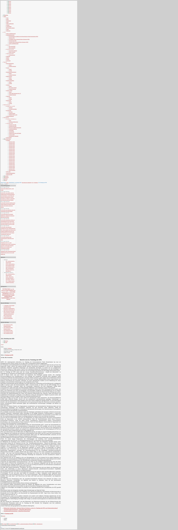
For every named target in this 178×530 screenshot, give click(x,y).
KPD (13, 292)
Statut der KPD (12, 37)
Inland (7, 19)
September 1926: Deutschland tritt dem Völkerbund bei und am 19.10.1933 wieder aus (8, 253)
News (10, 120)
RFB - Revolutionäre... (10, 268)
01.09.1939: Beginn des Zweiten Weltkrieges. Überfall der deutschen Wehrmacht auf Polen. (7, 216)
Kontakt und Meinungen (13, 121)
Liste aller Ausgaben (13, 109)
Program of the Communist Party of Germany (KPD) (18, 42)
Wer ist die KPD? (12, 46)
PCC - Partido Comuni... (10, 281)
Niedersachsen (9, 76)
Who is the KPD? (12, 47)
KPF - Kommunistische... (10, 261)
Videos (7, 29)
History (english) (12, 52)
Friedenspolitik (12, 134)
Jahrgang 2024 (12, 144)
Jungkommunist (12, 55)
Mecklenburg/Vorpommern (11, 72)
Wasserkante (8, 100)
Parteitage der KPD (9, 355)
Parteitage (8, 56)
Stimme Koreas (9, 275)
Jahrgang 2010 (12, 164)
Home (7, 182)
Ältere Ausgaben (12, 170)
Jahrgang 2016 (12, 156)
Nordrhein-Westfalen (10, 80)
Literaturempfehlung (10, 116)
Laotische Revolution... (10, 282)
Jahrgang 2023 (12, 146)
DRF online (8, 171)
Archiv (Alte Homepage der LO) (15, 93)
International (8, 20)
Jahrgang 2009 (12, 166)
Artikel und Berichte (10, 23)
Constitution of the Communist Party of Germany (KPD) (19, 39)
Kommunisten (5, 298)
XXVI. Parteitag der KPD (8, 333)
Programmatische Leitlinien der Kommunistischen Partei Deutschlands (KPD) (23, 36)
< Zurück (5, 518)
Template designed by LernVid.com (17, 528)
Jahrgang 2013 (12, 160)
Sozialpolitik (11, 130)
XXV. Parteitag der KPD (8, 330)
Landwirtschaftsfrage (13, 129)
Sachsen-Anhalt (9, 90)
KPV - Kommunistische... (10, 274)
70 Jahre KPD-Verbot (8, 316)
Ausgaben (8, 140)
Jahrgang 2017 (12, 154)
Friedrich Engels (12, 113)
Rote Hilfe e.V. (8, 271)
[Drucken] (3, 516)
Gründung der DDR (12, 126)
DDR (7, 292)
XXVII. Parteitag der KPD (8, 331)
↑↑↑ (1, 527)
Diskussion (8, 30)
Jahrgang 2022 (12, 147)
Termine (7, 59)
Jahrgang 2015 (12, 157)
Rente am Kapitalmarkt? (8, 318)
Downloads (8, 60)
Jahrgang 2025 (12, 143)
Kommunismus (6, 295)
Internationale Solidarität (13, 136)
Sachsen (8, 84)
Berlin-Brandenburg (10, 63)
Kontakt (10, 70)
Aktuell (10, 65)
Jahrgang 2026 (12, 141)
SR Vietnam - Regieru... (10, 279)
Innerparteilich (9, 137)
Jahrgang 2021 (12, 149)
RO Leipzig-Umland (12, 87)
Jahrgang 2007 (12, 168)
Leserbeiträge (8, 26)
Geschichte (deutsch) (13, 50)
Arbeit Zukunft (8, 262)
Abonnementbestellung (10, 173)
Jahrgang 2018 (12, 153)
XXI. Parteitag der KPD (7, 338)
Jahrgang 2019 (12, 151)
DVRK (7, 22)
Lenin (9, 292)
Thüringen (8, 96)
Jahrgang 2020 (12, 150)
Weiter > (5, 519)
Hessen (7, 67)
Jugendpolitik (11, 131)
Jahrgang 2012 (12, 161)
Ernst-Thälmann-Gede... (10, 265)
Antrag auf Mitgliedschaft (11, 33)
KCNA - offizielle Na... (10, 276)
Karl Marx (11, 111)
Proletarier (10, 290)
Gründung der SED (12, 124)
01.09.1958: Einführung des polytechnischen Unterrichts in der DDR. (7, 238)
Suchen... (2, 184)
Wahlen (7, 57)
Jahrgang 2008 (12, 167)
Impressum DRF (9, 174)
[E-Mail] (5, 342)
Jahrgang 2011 (12, 163)
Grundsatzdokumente (10, 35)
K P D (32, 182)
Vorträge (7, 25)
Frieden (12, 295)
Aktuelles (10, 107)
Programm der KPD (12, 40)
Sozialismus (5, 293)
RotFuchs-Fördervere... (10, 269)
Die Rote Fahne (6, 289)
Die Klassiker (8, 110)
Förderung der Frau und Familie (15, 133)
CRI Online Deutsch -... (10, 278)
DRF (11, 292)
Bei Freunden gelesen (10, 27)
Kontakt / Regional (12, 66)
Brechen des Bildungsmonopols (15, 127)
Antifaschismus (8, 296)
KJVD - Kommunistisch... (10, 264)
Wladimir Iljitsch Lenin (13, 114)
